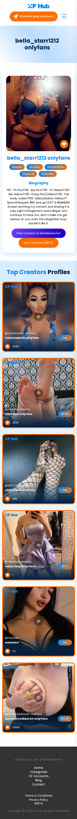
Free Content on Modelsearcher (39, 233)
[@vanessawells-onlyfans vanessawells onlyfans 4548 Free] (38, 316)
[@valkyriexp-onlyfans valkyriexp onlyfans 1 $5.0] (38, 545)
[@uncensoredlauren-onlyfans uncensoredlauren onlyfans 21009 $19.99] (38, 697)
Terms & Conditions (38, 796)
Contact (38, 784)
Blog (38, 780)
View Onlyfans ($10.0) (38, 243)
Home (38, 767)
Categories (38, 772)
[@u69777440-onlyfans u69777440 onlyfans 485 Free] (38, 469)
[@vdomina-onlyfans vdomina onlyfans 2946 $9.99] (38, 393)
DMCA (38, 803)
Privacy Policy (38, 800)
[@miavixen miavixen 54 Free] (38, 621)
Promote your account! (36, 16)
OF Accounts (39, 776)
